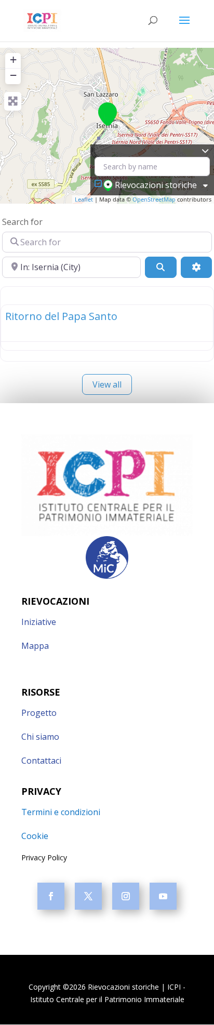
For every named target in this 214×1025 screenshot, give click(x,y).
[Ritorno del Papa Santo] (107, 114)
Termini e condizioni (60, 812)
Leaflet (84, 199)
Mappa (35, 645)
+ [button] (13, 59)
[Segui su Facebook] (50, 896)
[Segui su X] (88, 896)
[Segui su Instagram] (125, 896)
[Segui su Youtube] (163, 896)
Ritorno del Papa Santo (61, 316)
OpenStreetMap (154, 199)
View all (107, 384)
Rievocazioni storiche (156, 185)
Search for (22, 222)
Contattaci (41, 760)
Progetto (39, 712)
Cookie (34, 836)
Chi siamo (40, 736)
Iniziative (38, 622)
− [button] (13, 75)
